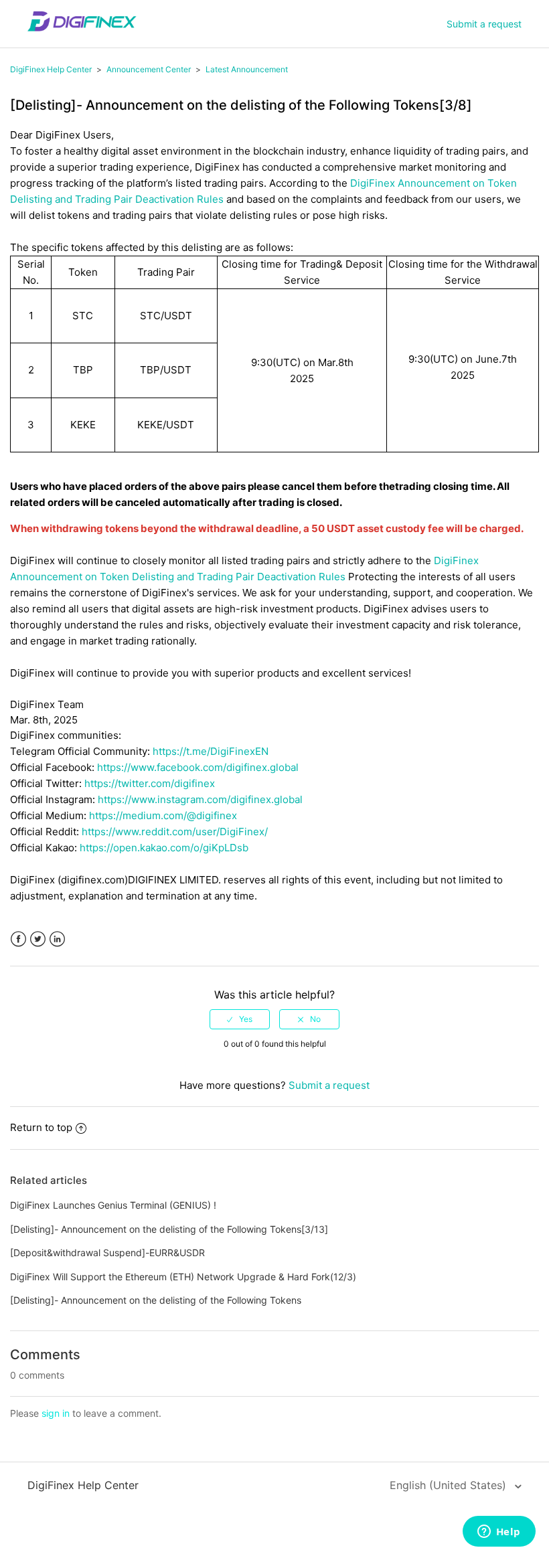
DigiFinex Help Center (51, 69)
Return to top (41, 1127)
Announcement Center (148, 69)
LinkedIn (57, 939)
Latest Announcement (247, 69)
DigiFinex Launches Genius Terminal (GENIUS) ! (113, 1205)
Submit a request (484, 23)
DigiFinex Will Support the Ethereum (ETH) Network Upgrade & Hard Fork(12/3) (183, 1276)
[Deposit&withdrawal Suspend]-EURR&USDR (107, 1252)
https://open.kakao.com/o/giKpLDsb (164, 847)
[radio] (240, 1019)
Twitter (37, 939)
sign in (56, 1413)
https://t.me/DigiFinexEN (210, 751)
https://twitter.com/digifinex (149, 783)
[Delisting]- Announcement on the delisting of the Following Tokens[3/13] (169, 1229)
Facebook (18, 939)
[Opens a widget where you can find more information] (499, 1532)
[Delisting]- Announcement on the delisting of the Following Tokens (155, 1300)
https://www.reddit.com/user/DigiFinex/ (175, 831)
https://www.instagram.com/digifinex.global (200, 799)
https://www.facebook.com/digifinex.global (198, 767)
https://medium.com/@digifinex (163, 815)
